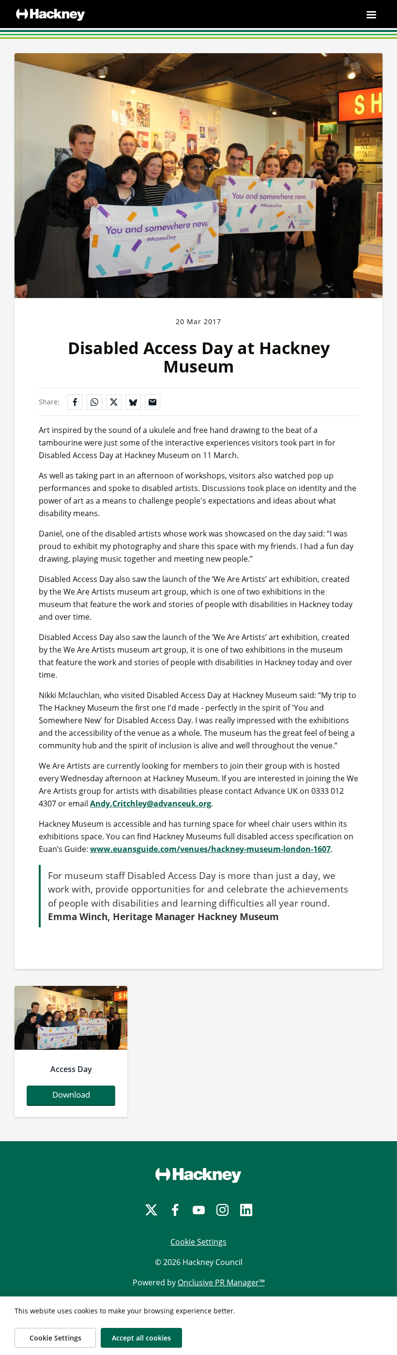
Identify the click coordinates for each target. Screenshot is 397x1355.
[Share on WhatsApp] (94, 402)
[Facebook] (175, 1210)
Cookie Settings (198, 1241)
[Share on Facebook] (75, 402)
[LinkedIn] (246, 1210)
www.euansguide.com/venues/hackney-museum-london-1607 (210, 849)
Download (71, 1094)
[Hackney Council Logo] (198, 1175)
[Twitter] (151, 1210)
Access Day (71, 1069)
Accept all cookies (141, 1337)
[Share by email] (152, 402)
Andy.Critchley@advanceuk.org (150, 803)
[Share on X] (114, 402)
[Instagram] (222, 1210)
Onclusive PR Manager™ (221, 1282)
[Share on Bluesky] (133, 402)
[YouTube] (199, 1210)
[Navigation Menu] (371, 14)
